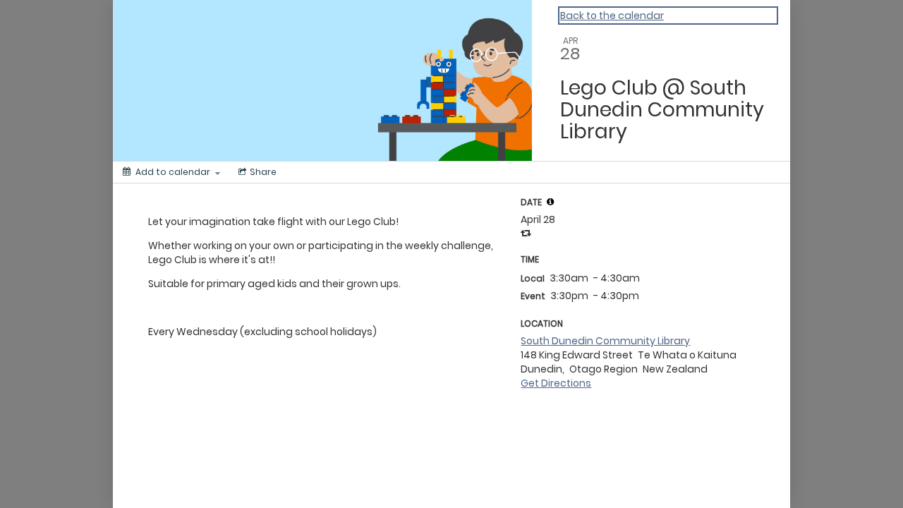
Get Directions (556, 383)
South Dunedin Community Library (605, 341)
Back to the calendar (612, 15)
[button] (550, 202)
